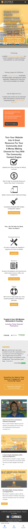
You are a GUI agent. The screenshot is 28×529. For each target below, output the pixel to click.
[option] (7, 335)
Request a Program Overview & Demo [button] (14, 39)
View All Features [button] (14, 213)
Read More (9, 361)
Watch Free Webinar (11, 124)
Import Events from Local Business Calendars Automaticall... (12, 420)
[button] (25, 2)
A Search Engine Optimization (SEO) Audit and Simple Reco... (12, 455)
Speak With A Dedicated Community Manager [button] (14, 387)
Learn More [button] (14, 253)
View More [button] (4, 503)
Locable (15, 513)
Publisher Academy (13, 522)
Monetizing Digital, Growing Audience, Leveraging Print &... (13, 490)
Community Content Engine (16, 56)
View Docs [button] (14, 304)
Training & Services (13, 75)
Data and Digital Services (17, 101)
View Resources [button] (14, 279)
